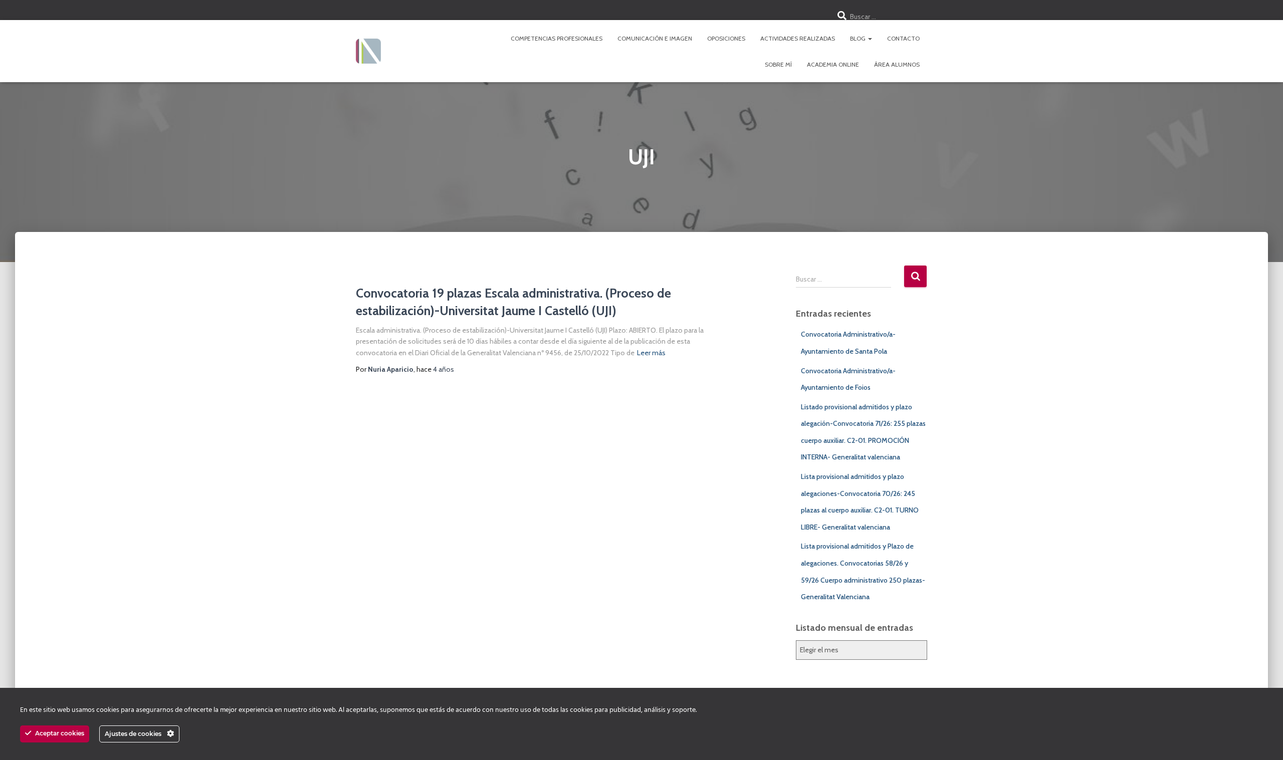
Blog (858, 38)
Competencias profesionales (556, 38)
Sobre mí (778, 64)
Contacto (903, 38)
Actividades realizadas (797, 38)
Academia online (833, 64)
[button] (869, 38)
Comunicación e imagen (654, 38)
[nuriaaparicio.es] (368, 51)
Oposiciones (726, 38)
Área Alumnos (897, 64)
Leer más (651, 352)
